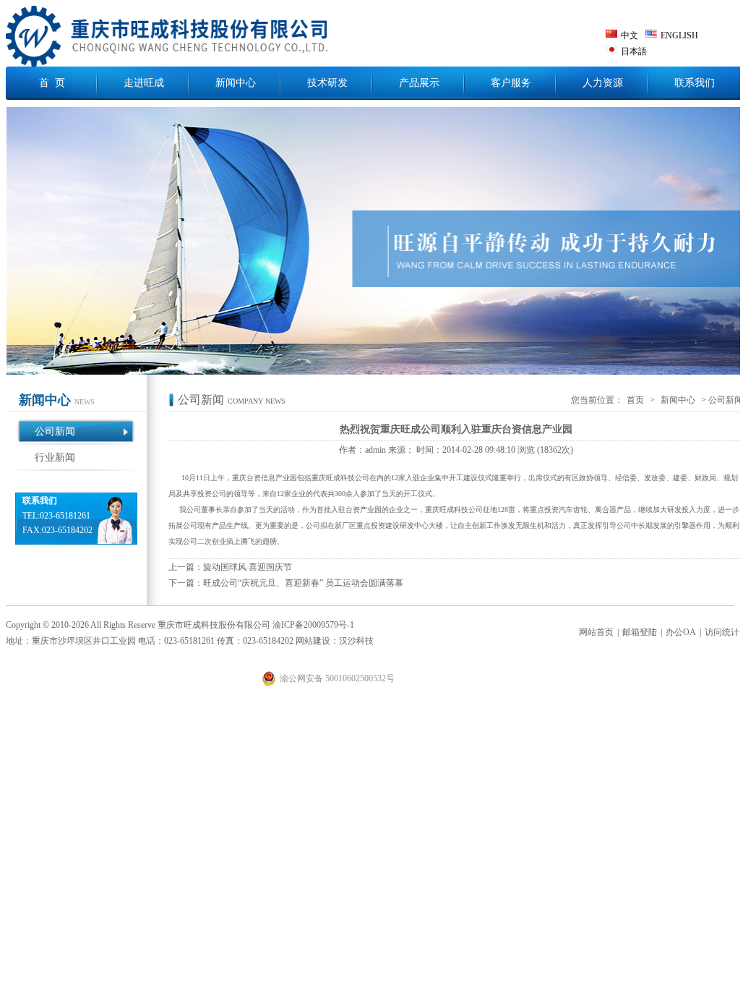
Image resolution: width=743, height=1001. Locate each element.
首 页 (52, 82)
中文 (629, 35)
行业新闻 (55, 457)
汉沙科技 (356, 641)
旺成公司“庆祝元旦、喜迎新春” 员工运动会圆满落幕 (303, 583)
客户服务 (511, 82)
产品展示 (419, 82)
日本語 (634, 51)
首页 (635, 400)
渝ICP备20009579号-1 (313, 625)
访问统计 (722, 632)
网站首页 (596, 632)
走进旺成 (144, 82)
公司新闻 (55, 431)
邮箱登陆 (639, 632)
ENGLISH (679, 35)
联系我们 (694, 82)
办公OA (681, 632)
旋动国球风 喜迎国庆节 (247, 567)
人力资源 (603, 82)
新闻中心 (235, 82)
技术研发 (327, 82)
